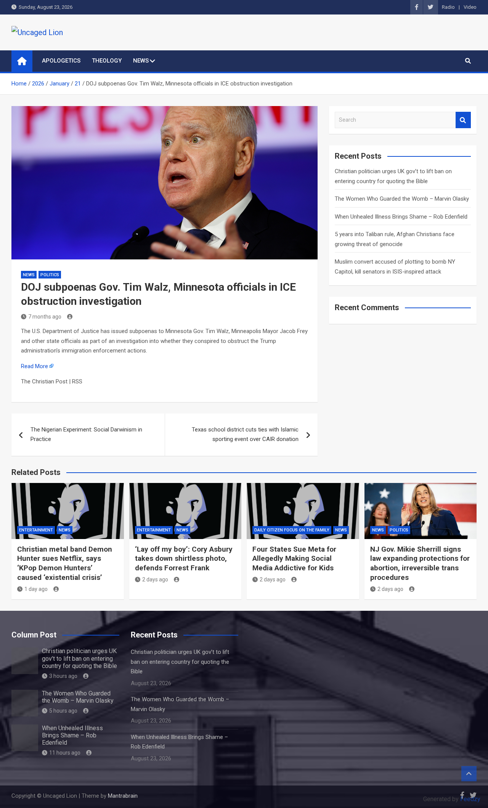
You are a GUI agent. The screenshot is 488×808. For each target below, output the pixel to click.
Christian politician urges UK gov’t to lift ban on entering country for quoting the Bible (79, 658)
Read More (34, 366)
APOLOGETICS (61, 60)
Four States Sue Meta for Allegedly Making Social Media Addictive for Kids (294, 558)
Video (470, 7)
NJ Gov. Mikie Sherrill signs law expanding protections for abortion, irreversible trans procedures (420, 563)
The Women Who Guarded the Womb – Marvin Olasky (402, 198)
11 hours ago (64, 753)
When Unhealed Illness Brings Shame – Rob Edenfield (401, 216)
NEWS (141, 60)
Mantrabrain (123, 795)
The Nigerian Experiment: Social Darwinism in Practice (86, 434)
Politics (49, 274)
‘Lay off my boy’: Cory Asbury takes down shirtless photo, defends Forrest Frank (184, 558)
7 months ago (44, 317)
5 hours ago (63, 711)
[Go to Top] (469, 773)
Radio (448, 7)
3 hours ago (63, 676)
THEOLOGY (107, 60)
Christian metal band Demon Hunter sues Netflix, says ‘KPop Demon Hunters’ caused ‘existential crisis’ (64, 563)
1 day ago (36, 589)
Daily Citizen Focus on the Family (291, 530)
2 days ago (155, 579)
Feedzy (470, 799)
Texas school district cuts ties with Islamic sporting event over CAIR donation (245, 434)
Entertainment (36, 530)
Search (463, 120)
